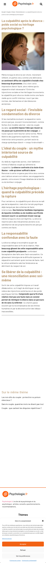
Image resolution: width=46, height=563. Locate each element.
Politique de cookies (15, 560)
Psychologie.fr (7, 501)
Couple (8, 12)
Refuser (23, 550)
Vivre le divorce (20, 12)
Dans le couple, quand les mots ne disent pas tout (23, 404)
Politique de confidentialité (29, 560)
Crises (13, 12)
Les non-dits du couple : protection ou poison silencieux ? (21, 398)
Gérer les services (7, 538)
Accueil (4, 12)
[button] (43, 521)
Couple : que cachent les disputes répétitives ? (22, 408)
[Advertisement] (21, 353)
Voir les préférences (23, 556)
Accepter (23, 544)
